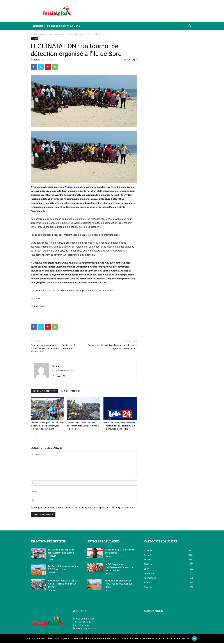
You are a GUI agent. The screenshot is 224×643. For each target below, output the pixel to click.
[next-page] (37, 435)
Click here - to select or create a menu (56, 25)
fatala (37, 60)
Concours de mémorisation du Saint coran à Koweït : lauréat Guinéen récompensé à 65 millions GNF (53, 348)
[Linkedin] (59, 376)
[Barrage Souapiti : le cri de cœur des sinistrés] (95, 553)
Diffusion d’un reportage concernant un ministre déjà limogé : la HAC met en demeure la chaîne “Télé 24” (119, 426)
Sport (51, 559)
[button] (189, 26)
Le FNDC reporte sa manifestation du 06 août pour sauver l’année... (119, 567)
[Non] (220, 638)
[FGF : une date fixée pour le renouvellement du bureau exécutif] (38, 553)
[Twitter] (41, 67)
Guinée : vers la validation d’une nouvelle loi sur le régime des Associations (112, 347)
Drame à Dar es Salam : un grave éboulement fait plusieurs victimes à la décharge (83, 426)
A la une (43, 34)
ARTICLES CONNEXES (44, 391)
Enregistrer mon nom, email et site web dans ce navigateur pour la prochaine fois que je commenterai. (84, 507)
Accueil (34, 34)
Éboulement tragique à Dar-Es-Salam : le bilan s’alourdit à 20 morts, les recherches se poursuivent (47, 426)
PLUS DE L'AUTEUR (70, 391)
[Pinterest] (48, 67)
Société (52, 572)
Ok (194, 638)
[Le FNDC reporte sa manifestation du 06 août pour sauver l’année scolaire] (95, 567)
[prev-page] (32, 435)
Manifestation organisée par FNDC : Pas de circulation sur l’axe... (118, 583)
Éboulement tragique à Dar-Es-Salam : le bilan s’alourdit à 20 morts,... (63, 583)
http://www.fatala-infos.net (62, 370)
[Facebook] (34, 67)
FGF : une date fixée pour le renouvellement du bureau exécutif (61, 552)
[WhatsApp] (55, 67)
